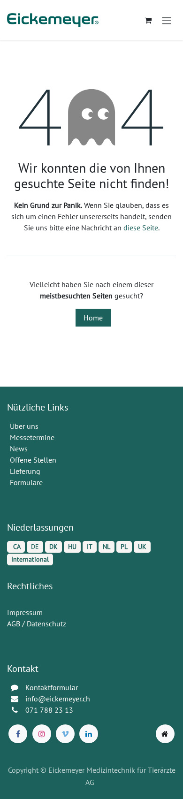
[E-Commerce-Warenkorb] (147, 20)
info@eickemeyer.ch (57, 698)
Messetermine (32, 437)
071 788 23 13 (50, 710)
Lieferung (25, 471)
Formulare (27, 482)
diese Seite (140, 227)
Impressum (25, 612)
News (19, 448)
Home (93, 317)
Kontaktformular (51, 687)
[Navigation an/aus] (166, 20)
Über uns (24, 426)
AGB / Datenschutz (36, 623)
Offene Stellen (34, 459)
